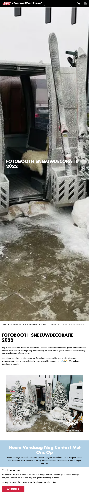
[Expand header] (85, 3)
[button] (78, 3)
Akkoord (13, 489)
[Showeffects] (23, 3)
